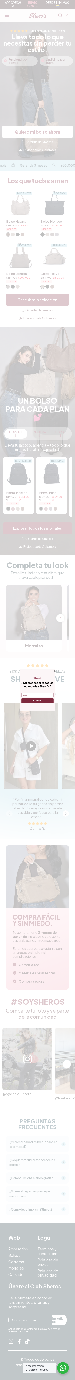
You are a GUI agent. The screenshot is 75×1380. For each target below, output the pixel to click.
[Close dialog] (54, 671)
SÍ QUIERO (37, 701)
